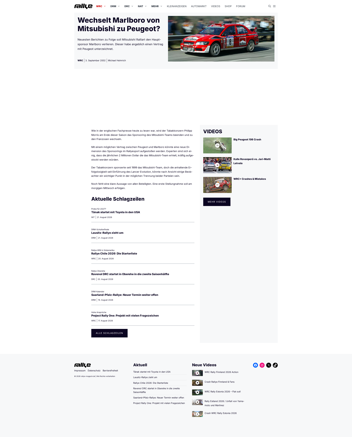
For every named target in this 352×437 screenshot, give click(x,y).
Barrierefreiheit (110, 370)
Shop (228, 6)
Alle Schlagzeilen (109, 333)
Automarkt (199, 6)
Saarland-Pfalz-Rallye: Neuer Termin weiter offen (124, 295)
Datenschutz (94, 370)
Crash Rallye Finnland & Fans (219, 381)
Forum (240, 6)
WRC (99, 6)
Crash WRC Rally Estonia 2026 (221, 413)
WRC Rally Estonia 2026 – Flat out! (223, 391)
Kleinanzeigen (177, 6)
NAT (140, 6)
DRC (127, 6)
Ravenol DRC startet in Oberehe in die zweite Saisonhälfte (130, 274)
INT (93, 217)
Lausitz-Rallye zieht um (107, 232)
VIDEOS (212, 131)
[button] (270, 6)
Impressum (80, 370)
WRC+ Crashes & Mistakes (249, 178)
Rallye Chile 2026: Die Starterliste (114, 253)
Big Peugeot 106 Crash (247, 139)
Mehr (155, 6)
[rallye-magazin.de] (83, 6)
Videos (215, 6)
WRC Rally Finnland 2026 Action (221, 372)
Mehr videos (217, 201)
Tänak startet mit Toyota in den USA (115, 212)
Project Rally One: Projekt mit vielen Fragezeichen (125, 315)
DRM (113, 6)
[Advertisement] (176, 97)
